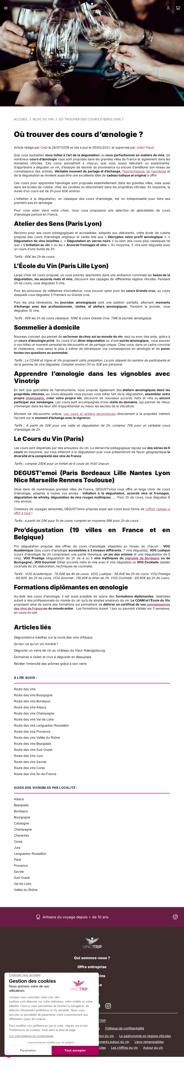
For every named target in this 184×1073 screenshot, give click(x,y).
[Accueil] (92, 943)
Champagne (23, 829)
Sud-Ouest (22, 877)
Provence (21, 865)
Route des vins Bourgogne (33, 695)
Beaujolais (21, 805)
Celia (44, 147)
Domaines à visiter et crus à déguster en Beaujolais (52, 657)
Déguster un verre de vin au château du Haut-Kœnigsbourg (59, 650)
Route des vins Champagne (34, 713)
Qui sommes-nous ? (92, 958)
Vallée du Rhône (25, 890)
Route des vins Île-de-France (35, 774)
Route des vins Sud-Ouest (33, 749)
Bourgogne (22, 817)
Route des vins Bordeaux (32, 701)
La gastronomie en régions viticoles (145, 1036)
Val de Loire (22, 884)
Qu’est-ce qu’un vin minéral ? (36, 644)
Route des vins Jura (28, 756)
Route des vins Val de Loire (34, 719)
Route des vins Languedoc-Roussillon (41, 725)
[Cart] (178, 8)
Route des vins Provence (32, 731)
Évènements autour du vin (110, 1042)
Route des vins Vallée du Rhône (37, 737)
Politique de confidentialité (124, 1028)
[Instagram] (108, 1006)
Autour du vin (153, 1047)
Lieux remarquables (149, 1042)
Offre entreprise (92, 967)
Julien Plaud (145, 147)
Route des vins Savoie (30, 762)
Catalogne (21, 823)
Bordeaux (21, 811)
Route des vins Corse (29, 768)
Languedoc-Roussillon (30, 853)
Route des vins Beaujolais (32, 743)
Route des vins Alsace (30, 707)
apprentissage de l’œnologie (145, 171)
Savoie (19, 871)
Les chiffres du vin (124, 1047)
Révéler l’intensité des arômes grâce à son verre (50, 663)
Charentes (21, 835)
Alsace (19, 799)
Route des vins (24, 689)
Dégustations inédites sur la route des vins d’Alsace (53, 637)
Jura (17, 847)
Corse (18, 841)
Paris (17, 859)
